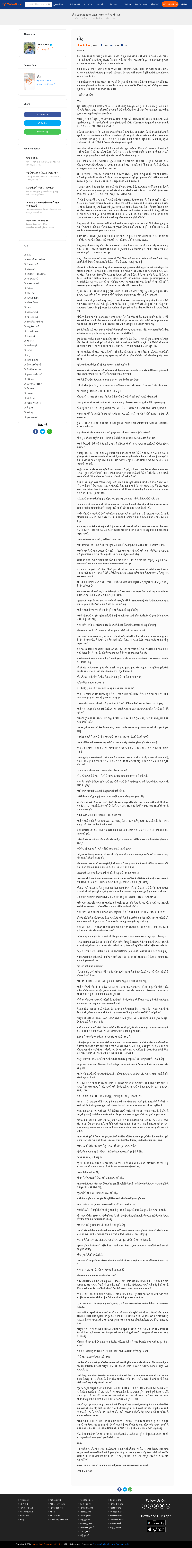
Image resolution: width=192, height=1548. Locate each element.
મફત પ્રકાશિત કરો (171, 4)
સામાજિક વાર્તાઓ (35, 321)
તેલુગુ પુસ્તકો (85, 1520)
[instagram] (150, 1506)
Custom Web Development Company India (111, 1544)
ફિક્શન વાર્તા (32, 264)
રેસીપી (29, 350)
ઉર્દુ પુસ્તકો (84, 1535)
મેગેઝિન (30, 288)
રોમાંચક (30, 379)
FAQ (22, 1520)
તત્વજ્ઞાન (31, 336)
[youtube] (162, 1506)
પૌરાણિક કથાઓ (34, 369)
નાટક (29, 307)
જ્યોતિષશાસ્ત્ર (34, 403)
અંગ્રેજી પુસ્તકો (86, 1500)
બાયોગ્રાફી (32, 345)
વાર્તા (29, 255)
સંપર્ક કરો (155, 4)
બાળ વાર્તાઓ (32, 278)
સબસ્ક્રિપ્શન (141, 4)
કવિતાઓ (31, 293)
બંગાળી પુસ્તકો (86, 1523)
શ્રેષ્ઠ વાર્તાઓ (55, 1500)
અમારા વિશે (75, 4)
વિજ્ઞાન (30, 407)
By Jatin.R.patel (44, 80)
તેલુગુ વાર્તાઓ (115, 1527)
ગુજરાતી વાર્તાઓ (116, 1504)
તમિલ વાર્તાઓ (115, 1523)
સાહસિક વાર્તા (33, 326)
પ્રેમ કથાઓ (32, 312)
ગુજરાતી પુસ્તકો (86, 1508)
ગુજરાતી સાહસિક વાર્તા (46, 84)
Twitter (44, 123)
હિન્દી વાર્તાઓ (115, 1500)
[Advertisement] (42, 458)
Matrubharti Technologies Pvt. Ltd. (48, 1544)
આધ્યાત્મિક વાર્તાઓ (36, 259)
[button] (49, 4)
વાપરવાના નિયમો (27, 1512)
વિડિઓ (100, 4)
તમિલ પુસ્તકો (85, 1516)
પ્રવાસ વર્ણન (33, 298)
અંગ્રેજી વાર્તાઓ (117, 1512)
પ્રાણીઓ (31, 398)
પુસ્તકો (87, 4)
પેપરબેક (113, 4)
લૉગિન (184, 4)
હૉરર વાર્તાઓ (32, 360)
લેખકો (53, 1512)
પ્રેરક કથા (31, 269)
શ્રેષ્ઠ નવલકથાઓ (57, 1504)
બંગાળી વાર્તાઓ (116, 1516)
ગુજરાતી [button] (57, 4)
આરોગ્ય (30, 340)
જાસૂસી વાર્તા (32, 317)
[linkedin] (168, 1506)
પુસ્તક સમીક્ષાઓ (34, 374)
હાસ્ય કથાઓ (33, 283)
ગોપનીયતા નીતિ (26, 1508)
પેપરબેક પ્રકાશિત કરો (59, 1520)
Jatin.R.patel (44, 44)
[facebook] (144, 1506)
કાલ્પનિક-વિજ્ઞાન (34, 383)
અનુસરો (45, 49)
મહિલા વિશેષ (32, 302)
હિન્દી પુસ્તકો (85, 1504)
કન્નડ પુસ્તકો (85, 1531)
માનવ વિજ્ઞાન (33, 331)
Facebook (43, 114)
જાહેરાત (127, 4)
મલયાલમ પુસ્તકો (87, 1527)
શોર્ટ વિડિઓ (55, 1516)
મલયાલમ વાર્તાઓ (117, 1520)
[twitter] (156, 1506)
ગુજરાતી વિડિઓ (56, 1508)
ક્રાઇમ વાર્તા (32, 417)
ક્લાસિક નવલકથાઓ (36, 274)
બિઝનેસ (31, 388)
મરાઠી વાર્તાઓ (115, 1508)
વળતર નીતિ (24, 1516)
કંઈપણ (30, 412)
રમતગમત (31, 393)
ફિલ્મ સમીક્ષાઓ (34, 364)
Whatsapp (43, 131)
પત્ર (29, 355)
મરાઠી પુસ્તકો (85, 1512)
